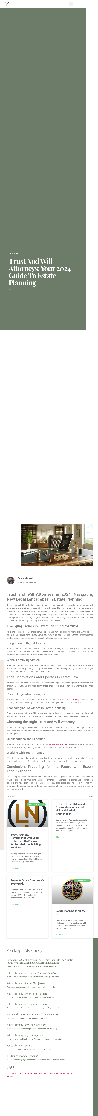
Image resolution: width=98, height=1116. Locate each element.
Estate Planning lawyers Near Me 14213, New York (32, 973)
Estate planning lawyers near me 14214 (27, 993)
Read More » (15, 868)
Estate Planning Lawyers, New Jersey (26, 1024)
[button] (71, 4)
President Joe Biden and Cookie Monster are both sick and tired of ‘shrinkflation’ (70, 809)
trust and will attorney (57, 744)
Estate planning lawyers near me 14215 (27, 1004)
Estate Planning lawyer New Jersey (25, 1035)
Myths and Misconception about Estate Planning (32, 1014)
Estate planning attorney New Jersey (26, 983)
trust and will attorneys (70, 699)
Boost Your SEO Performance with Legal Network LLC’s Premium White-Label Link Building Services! (26, 841)
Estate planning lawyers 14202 (22, 1045)
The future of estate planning (22, 1055)
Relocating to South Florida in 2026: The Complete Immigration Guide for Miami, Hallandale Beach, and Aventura (41, 961)
